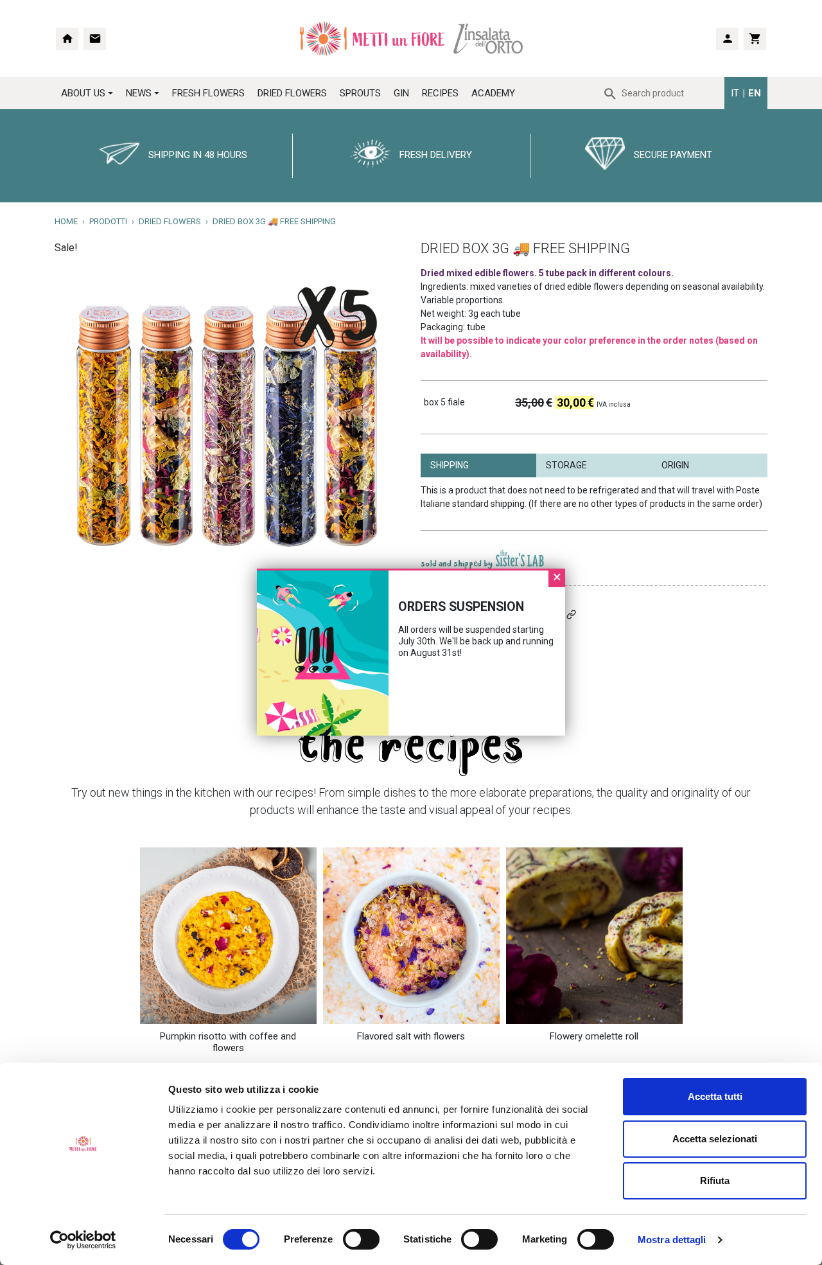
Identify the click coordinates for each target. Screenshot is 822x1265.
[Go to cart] (755, 39)
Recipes (440, 93)
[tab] (478, 465)
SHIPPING (449, 465)
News (139, 93)
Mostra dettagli (672, 1239)
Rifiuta (715, 1180)
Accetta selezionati (714, 1138)
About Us (83, 93)
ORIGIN (675, 465)
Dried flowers (170, 221)
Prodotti (108, 221)
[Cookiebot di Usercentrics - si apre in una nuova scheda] (83, 1240)
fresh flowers (208, 93)
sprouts (360, 93)
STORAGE (566, 465)
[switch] (347, 1239)
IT (735, 93)
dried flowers (292, 93)
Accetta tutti (715, 1096)
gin (401, 93)
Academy (493, 93)
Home (66, 221)
